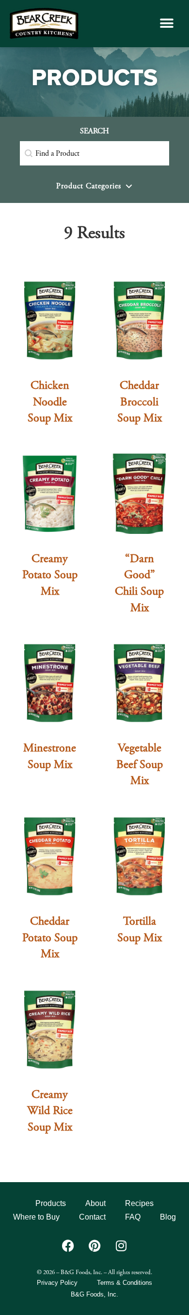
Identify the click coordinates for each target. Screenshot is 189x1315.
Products (50, 1203)
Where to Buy (36, 1217)
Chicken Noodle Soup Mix (50, 401)
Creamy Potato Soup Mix (50, 575)
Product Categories (88, 186)
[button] (166, 24)
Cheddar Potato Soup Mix (50, 937)
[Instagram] (121, 1246)
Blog (168, 1217)
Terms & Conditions (124, 1282)
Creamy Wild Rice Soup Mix (50, 1110)
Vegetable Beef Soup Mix (139, 764)
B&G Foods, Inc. (94, 1294)
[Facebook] (68, 1246)
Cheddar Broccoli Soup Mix (139, 401)
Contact (92, 1217)
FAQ (133, 1217)
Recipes (139, 1203)
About (95, 1203)
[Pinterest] (94, 1246)
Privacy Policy (57, 1282)
